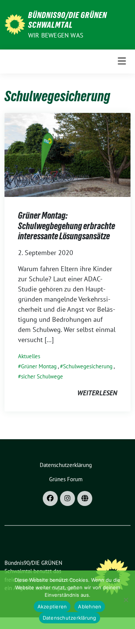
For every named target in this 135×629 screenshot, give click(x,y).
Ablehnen (89, 606)
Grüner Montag (39, 366)
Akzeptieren (52, 606)
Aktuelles (29, 356)
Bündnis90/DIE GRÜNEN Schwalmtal (67, 20)
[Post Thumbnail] (67, 154)
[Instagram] (67, 498)
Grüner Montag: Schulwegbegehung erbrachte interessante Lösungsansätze (66, 225)
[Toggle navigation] (121, 61)
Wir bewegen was (55, 35)
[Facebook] (50, 498)
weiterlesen (97, 393)
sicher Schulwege (42, 376)
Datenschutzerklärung (69, 618)
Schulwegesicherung (87, 366)
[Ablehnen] (125, 599)
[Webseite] (84, 498)
